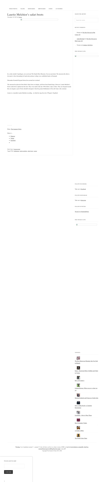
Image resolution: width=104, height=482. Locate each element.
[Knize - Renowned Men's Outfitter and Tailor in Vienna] (78, 368)
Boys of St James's (79, 380)
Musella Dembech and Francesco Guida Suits (86, 398)
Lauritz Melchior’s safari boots (25, 14)
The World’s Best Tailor (81, 438)
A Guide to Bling (79, 430)
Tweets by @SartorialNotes (82, 211)
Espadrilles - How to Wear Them (83, 415)
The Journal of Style (16, 129)
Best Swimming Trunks (81, 423)
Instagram (83, 200)
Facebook (83, 189)
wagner (35, 151)
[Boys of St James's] (78, 378)
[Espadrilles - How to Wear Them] (78, 413)
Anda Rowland (80, 39)
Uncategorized (16, 149)
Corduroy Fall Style (88, 45)
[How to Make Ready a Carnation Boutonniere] (78, 403)
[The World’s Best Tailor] (78, 436)
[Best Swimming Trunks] (78, 421)
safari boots (30, 151)
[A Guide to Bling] (78, 428)
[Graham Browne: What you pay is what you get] (78, 386)
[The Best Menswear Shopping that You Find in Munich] (78, 359)
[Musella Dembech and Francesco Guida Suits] (78, 396)
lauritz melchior (23, 151)
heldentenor (16, 151)
